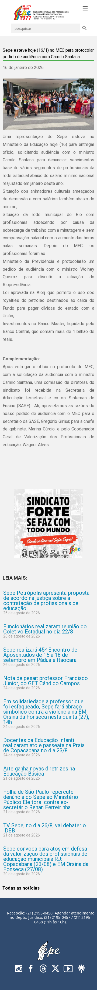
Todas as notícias (21, 888)
